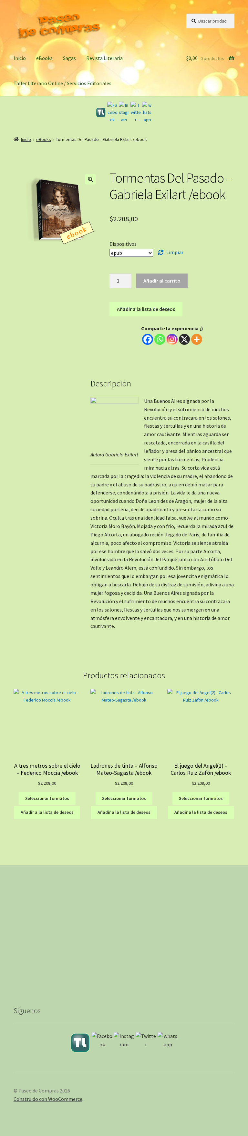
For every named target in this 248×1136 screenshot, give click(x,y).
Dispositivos (123, 244)
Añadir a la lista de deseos (146, 309)
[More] (196, 339)
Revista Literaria (104, 58)
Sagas (69, 58)
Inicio (20, 58)
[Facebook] (112, 113)
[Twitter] (135, 113)
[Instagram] (124, 113)
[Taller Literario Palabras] (101, 112)
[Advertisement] (124, 940)
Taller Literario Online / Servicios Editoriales (62, 83)
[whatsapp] (147, 113)
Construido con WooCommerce (48, 1099)
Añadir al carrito (162, 280)
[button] (90, 179)
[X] (184, 339)
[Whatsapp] (159, 339)
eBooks (44, 58)
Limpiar (174, 252)
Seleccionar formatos (47, 798)
